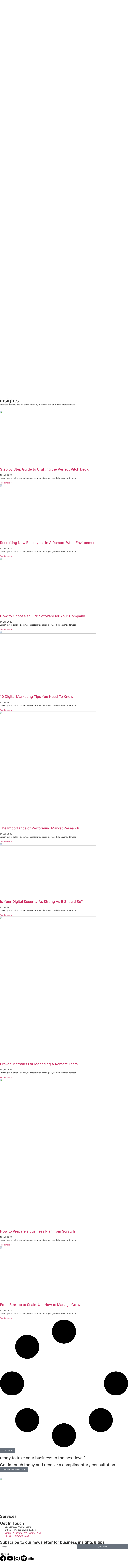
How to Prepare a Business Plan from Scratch (37, 1231)
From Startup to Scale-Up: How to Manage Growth (42, 1305)
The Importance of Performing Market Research (39, 828)
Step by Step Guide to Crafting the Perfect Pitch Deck (44, 469)
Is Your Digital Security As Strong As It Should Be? (41, 901)
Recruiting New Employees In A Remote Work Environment (48, 543)
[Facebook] (3, 1558)
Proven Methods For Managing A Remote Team (39, 1064)
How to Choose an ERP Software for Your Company (42, 616)
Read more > (6, 483)
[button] (7, 1450)
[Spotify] (24, 1558)
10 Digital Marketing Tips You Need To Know (36, 696)
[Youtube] (10, 1558)
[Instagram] (17, 1558)
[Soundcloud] (31, 1558)
